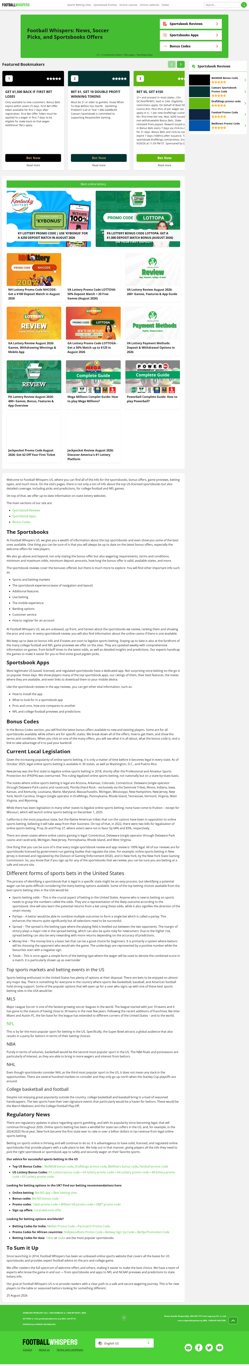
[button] (172, 64)
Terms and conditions (70, 1349)
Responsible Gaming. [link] (97, 117)
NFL (10, 1023)
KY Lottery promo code (38, 1177)
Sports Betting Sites (79, 5)
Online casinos (128, 5)
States (165, 5)
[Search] (244, 5)
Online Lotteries (149, 5)
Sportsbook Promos (105, 5)
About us (44, 1349)
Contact (27, 1349)
